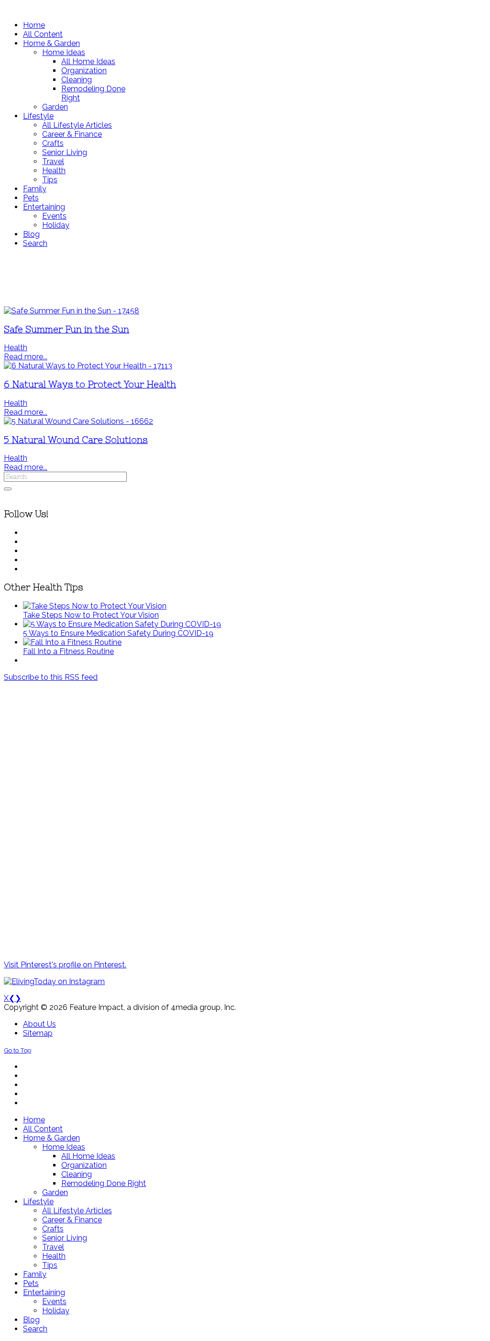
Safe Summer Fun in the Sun (66, 329)
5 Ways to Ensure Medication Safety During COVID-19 (118, 633)
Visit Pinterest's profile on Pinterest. (65, 964)
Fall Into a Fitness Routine (68, 651)
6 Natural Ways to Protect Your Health (90, 384)
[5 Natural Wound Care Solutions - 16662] (78, 421)
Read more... (25, 356)
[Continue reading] (95, 605)
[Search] (7, 489)
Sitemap (38, 1033)
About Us (39, 1024)
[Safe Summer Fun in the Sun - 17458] (71, 310)
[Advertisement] (245, 277)
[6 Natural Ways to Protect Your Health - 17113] (88, 365)
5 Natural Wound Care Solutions (76, 440)
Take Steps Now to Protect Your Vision (91, 615)
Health (15, 347)
